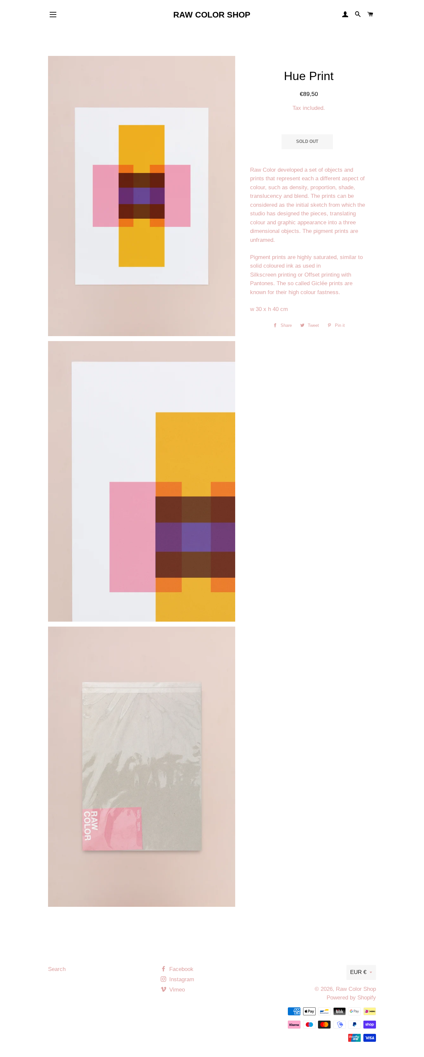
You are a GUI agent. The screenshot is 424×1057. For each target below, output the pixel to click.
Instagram (181, 979)
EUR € (358, 972)
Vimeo (176, 990)
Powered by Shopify (351, 997)
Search (57, 969)
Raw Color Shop (211, 14)
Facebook (180, 969)
